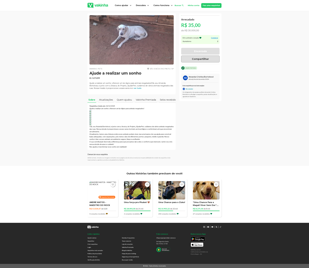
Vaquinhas (91, 241)
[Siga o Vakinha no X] (216, 227)
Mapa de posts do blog (129, 253)
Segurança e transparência (130, 257)
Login (89, 247)
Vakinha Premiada (127, 247)
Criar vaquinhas (93, 244)
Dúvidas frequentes (128, 238)
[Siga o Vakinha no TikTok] (220, 227)
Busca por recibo (127, 260)
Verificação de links (94, 260)
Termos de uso (92, 257)
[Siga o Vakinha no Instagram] (204, 227)
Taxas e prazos (126, 241)
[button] (131, 40)
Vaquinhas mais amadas (95, 250)
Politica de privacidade (95, 253)
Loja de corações (127, 244)
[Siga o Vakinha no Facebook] (208, 227)
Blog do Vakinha (127, 250)
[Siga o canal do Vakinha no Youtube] (212, 227)
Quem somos (92, 238)
